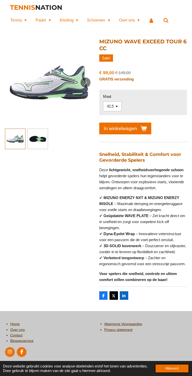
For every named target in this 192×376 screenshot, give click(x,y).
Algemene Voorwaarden (123, 324)
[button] (15, 139)
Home (15, 324)
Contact (16, 335)
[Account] (151, 20)
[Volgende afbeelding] (85, 82)
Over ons (17, 330)
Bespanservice (22, 341)
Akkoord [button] (172, 368)
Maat (107, 96)
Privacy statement (118, 330)
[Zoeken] (166, 20)
